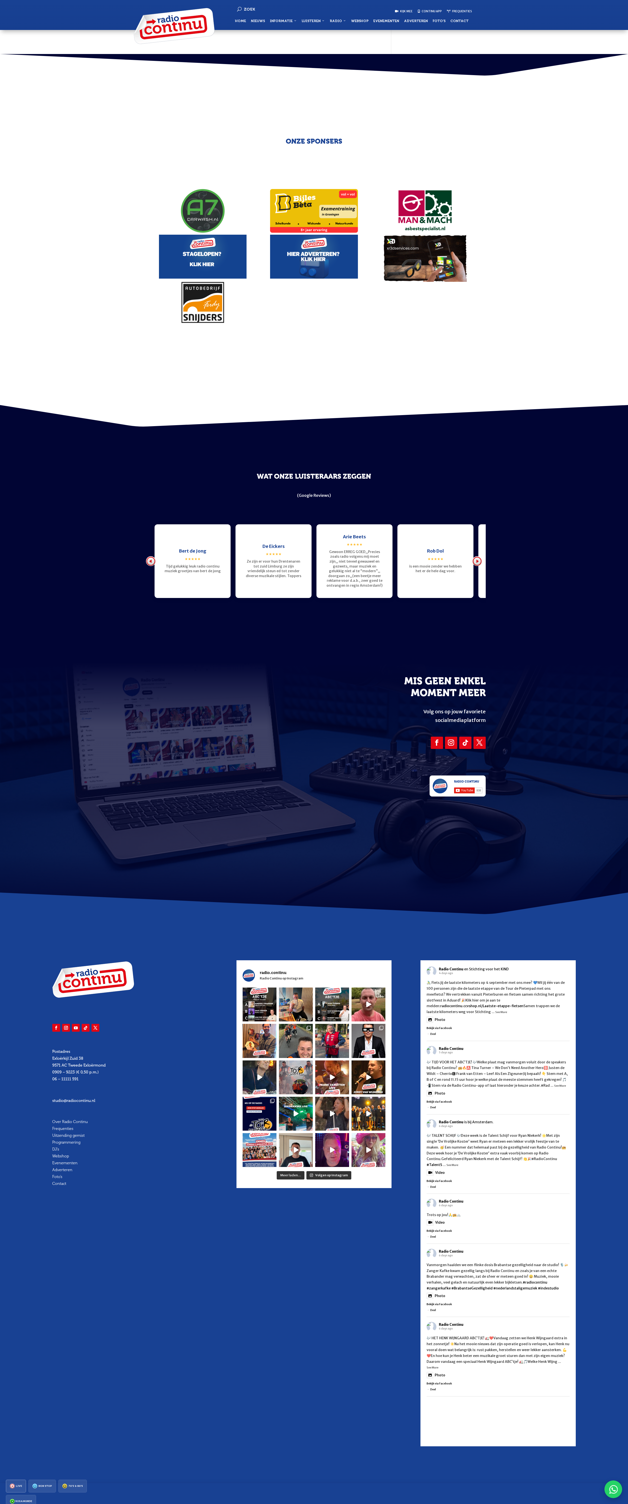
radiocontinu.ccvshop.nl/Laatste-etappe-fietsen (481, 1006)
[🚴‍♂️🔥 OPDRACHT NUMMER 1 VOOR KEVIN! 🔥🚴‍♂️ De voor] (296, 1004)
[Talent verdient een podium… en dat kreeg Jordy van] (368, 1077)
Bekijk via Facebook (439, 1028)
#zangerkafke (439, 1288)
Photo (440, 1019)
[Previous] (151, 561)
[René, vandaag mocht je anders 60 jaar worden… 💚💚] (332, 1041)
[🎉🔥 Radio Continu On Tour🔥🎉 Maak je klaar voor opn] (259, 1150)
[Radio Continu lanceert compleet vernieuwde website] (259, 1114)
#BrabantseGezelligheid (472, 1288)
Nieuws (258, 21)
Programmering (66, 1142)
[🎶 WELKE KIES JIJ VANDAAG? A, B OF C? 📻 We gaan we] (332, 1004)
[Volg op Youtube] (76, 1028)
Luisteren (311, 21)
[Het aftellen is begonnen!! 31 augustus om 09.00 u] (296, 1077)
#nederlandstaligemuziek (515, 1288)
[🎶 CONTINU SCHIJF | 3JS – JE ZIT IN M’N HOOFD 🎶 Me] (259, 1077)
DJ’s (55, 1149)
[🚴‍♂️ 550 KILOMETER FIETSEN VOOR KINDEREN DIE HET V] (296, 1041)
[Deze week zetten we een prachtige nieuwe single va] (368, 1150)
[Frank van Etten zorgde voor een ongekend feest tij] (332, 1077)
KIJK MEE (406, 11)
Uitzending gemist (68, 1135)
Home (240, 21)
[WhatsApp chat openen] (613, 1489)
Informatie (281, 21)
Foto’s (439, 21)
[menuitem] (16, 1486)
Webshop (359, 21)
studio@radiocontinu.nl (73, 1100)
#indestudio (548, 1288)
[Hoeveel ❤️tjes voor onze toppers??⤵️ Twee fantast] (368, 1114)
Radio (336, 21)
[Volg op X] (479, 743)
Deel (433, 1034)
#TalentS (434, 1165)
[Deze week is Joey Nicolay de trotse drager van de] (296, 1150)
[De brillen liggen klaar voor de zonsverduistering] (368, 1041)
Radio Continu (451, 969)
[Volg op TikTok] (465, 743)
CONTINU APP (431, 11)
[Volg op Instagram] (451, 743)
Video (440, 1172)
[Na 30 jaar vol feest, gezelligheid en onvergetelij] (296, 1114)
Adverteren (416, 21)
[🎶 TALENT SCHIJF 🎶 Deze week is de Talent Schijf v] (368, 1004)
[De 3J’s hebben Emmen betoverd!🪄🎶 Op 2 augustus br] (332, 1114)
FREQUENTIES (462, 11)
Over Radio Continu (70, 1121)
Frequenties (62, 1128)
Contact (459, 21)
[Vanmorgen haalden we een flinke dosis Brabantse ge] (259, 1041)
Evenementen (386, 21)
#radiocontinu (535, 1282)
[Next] (477, 561)
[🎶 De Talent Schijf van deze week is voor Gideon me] (332, 1150)
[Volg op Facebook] (437, 743)
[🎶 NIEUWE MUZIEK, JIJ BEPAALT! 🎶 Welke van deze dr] (259, 1004)
